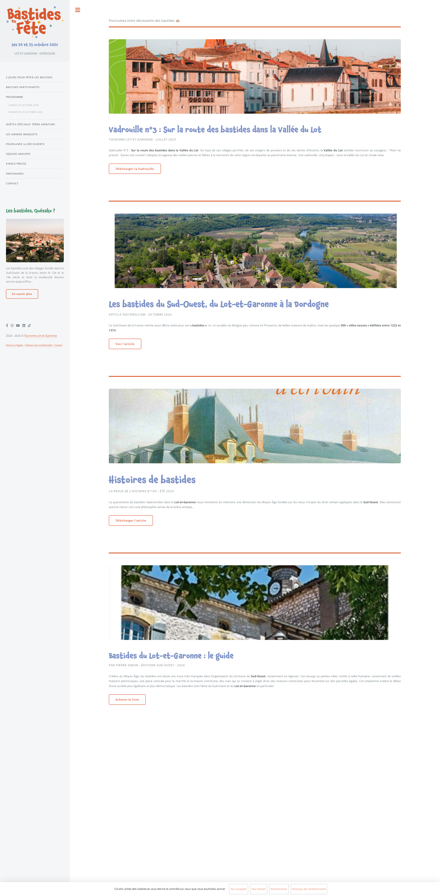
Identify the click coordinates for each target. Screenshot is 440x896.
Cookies (58, 345)
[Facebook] (7, 326)
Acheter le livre (127, 699)
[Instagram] (12, 326)
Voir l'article (125, 344)
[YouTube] (18, 326)
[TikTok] (29, 326)
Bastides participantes (23, 87)
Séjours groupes (18, 153)
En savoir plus (22, 294)
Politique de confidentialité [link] (309, 889)
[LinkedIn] (23, 326)
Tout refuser (258, 889)
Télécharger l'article (131, 520)
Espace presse (16, 163)
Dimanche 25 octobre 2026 (26, 112)
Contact (12, 183)
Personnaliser (279, 889)
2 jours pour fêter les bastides (29, 77)
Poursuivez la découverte (25, 144)
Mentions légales (14, 345)
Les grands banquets (22, 134)
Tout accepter (238, 889)
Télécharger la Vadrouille (135, 169)
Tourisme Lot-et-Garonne (40, 336)
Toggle (78, 10)
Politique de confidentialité (38, 345)
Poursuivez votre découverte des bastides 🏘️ (144, 20)
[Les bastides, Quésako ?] (35, 240)
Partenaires (15, 173)
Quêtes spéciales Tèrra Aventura (30, 124)
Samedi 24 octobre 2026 (24, 105)
